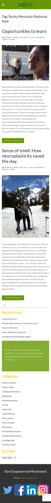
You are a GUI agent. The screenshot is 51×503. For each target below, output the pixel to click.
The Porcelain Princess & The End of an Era (20, 323)
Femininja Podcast (9, 400)
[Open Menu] (3, 5)
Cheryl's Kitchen (9, 383)
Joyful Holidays (8, 414)
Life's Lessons (7, 418)
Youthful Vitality (9, 444)
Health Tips (7, 409)
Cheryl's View (8, 39)
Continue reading (12, 140)
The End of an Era (9, 319)
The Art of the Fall (9, 328)
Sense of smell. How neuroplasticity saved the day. (23, 156)
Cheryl (16, 37)
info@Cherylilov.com (28, 478)
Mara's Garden (8, 422)
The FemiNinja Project (11, 431)
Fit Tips (5, 405)
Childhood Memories (11, 391)
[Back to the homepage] (25, 4)
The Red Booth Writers (11, 436)
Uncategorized (8, 440)
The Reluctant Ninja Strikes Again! (16, 336)
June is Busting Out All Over (14, 332)
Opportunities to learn (24, 31)
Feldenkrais (7, 396)
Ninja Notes (7, 427)
